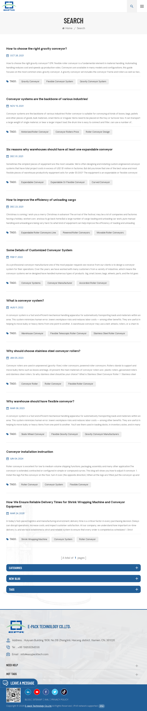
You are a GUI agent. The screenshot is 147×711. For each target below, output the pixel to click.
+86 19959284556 (28, 647)
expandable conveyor (32, 182)
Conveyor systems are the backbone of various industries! (47, 99)
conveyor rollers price (67, 132)
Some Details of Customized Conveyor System (39, 250)
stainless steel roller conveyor (109, 334)
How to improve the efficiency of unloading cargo (41, 200)
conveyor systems (31, 283)
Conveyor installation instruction (29, 452)
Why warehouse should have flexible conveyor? (40, 401)
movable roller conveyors (110, 233)
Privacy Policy (59, 700)
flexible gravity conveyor (64, 434)
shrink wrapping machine (34, 539)
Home (68, 28)
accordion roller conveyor (93, 283)
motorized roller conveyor (35, 132)
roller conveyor (53, 384)
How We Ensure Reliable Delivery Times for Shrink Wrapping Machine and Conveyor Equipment (65, 504)
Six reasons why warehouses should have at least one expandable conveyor (59, 149)
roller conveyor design (98, 132)
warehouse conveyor (32, 334)
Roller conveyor (29, 485)
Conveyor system (54, 485)
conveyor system (63, 539)
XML (46, 700)
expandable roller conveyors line (38, 233)
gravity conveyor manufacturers (102, 434)
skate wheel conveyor (32, 434)
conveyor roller (29, 384)
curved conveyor (101, 182)
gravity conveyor (30, 82)
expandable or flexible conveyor (68, 182)
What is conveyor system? (25, 300)
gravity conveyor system (93, 82)
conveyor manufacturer (60, 283)
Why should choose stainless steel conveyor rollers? (43, 351)
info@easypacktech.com (34, 654)
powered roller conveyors (76, 233)
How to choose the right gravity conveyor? (36, 49)
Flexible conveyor (79, 485)
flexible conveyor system (59, 82)
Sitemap (37, 700)
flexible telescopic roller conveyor (68, 334)
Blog (28, 700)
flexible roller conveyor (80, 384)
